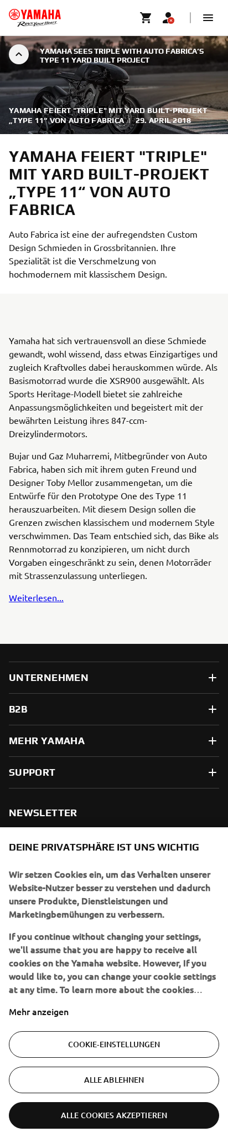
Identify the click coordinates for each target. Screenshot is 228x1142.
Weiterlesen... (36, 597)
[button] (208, 18)
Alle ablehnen (114, 1079)
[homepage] (35, 18)
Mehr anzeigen (39, 1011)
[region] (114, 984)
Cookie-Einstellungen (114, 1044)
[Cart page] (146, 17)
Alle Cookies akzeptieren (114, 1115)
